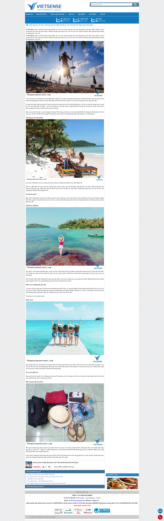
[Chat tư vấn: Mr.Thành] (96, 21)
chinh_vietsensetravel (78, 21)
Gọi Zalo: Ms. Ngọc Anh (58, 20)
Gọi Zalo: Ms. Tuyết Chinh (75, 20)
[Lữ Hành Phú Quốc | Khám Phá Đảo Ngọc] (27, 25)
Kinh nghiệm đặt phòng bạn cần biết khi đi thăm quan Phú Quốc (46, 483)
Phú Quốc (31, 35)
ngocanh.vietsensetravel (61, 21)
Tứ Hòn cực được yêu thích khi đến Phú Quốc (41, 474)
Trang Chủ (49, 6)
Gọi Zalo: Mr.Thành (93, 20)
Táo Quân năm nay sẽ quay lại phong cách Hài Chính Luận (45, 476)
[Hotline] (160, 517)
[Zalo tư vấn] (160, 511)
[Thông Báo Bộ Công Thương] (101, 513)
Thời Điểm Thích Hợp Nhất (35, 479)
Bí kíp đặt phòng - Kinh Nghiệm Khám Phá (39, 481)
